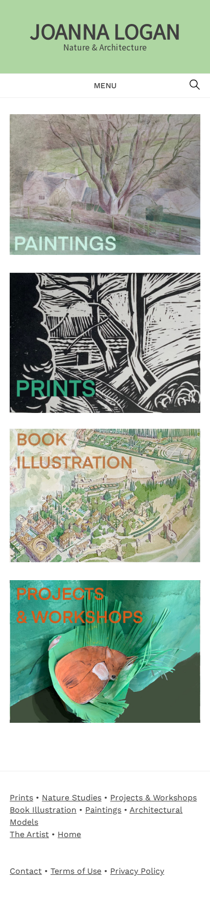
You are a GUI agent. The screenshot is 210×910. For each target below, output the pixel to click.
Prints (21, 797)
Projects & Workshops (153, 797)
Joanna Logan (105, 30)
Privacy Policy (137, 871)
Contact (26, 871)
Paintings (103, 810)
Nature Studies (71, 797)
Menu (105, 85)
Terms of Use (75, 871)
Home (69, 834)
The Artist (29, 834)
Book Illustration (43, 810)
